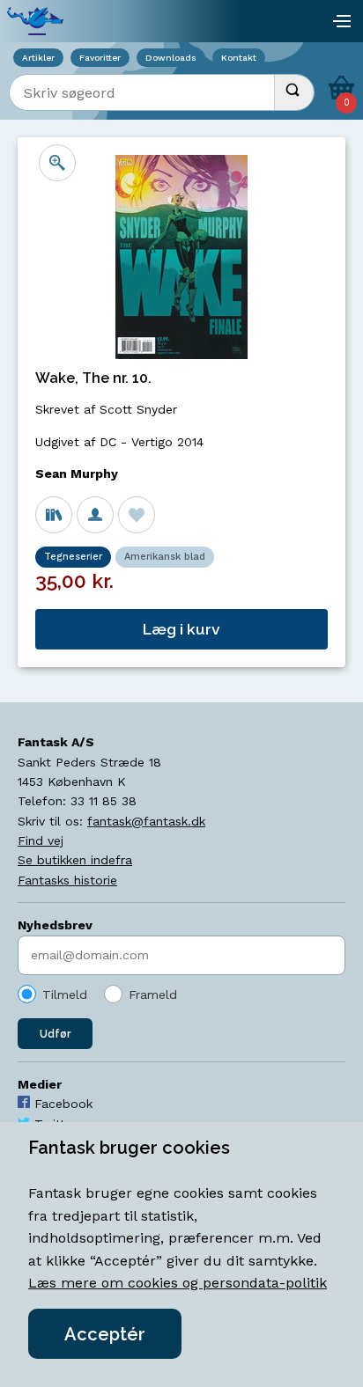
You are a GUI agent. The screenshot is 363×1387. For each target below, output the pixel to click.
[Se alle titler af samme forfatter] (95, 514)
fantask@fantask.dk (146, 821)
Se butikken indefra (75, 860)
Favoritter (100, 57)
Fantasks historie (67, 880)
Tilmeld (64, 994)
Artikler (38, 57)
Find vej (40, 840)
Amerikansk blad (164, 556)
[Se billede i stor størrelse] (57, 162)
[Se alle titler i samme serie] (53, 514)
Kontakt (238, 57)
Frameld (153, 994)
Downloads (170, 57)
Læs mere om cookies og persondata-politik (177, 1282)
